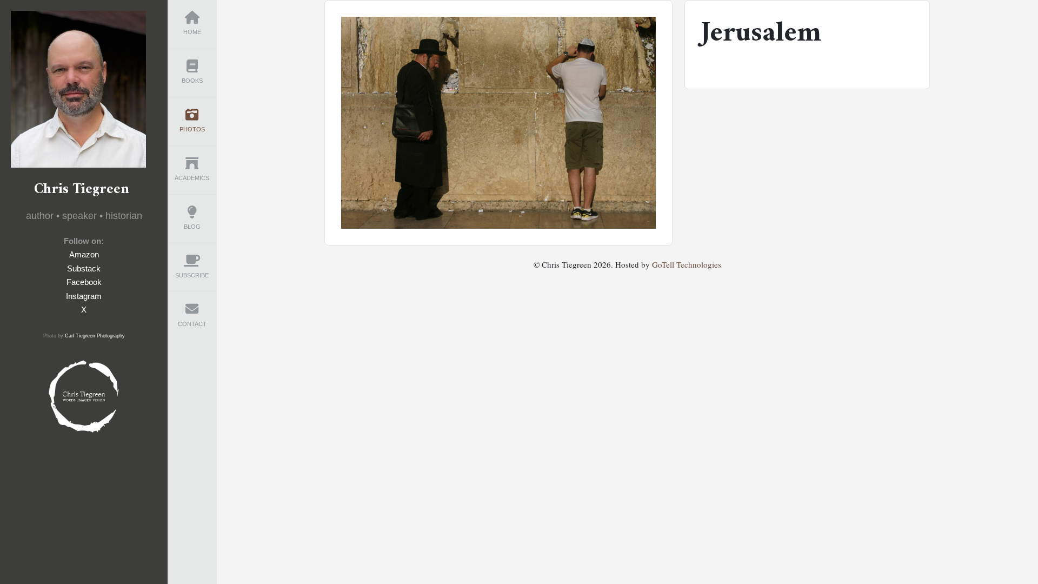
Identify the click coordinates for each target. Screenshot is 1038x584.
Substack (84, 268)
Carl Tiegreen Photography (95, 336)
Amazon (84, 254)
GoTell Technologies (686, 264)
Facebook (84, 282)
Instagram (84, 296)
